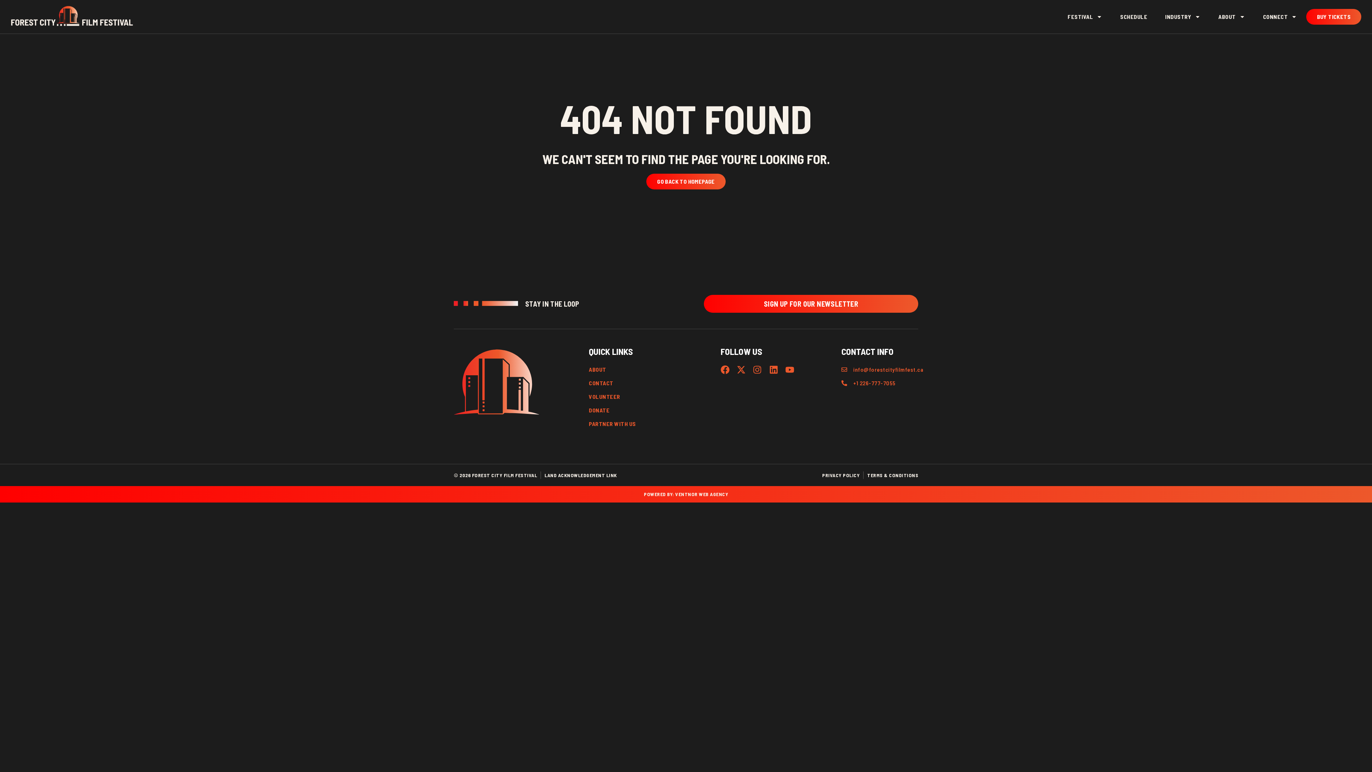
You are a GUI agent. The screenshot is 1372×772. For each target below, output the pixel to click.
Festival (1080, 16)
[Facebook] (725, 369)
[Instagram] (757, 369)
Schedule (1133, 16)
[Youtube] (789, 369)
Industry (1178, 16)
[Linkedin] (773, 369)
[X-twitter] (741, 369)
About (1227, 16)
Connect (1275, 16)
